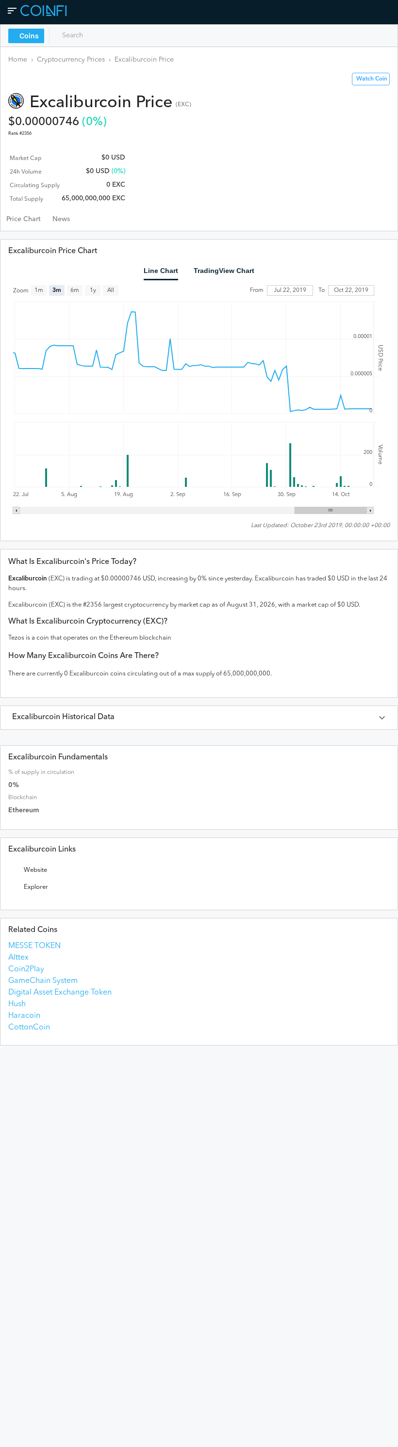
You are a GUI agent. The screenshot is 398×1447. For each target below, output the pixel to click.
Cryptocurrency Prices (71, 59)
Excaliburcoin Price (144, 59)
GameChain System (43, 981)
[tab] (23, 219)
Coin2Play (26, 969)
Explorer (36, 887)
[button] (199, 717)
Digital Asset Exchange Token (60, 993)
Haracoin (24, 1016)
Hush (17, 1004)
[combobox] (95, 35)
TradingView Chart (224, 270)
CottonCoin (29, 1027)
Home (17, 59)
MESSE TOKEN (34, 946)
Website (35, 870)
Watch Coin (371, 79)
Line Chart (161, 270)
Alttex (18, 958)
